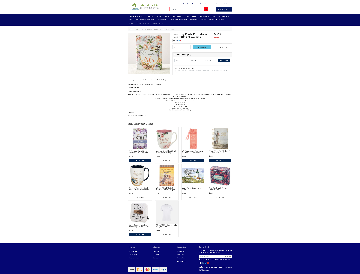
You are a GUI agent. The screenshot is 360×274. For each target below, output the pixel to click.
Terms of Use (181, 251)
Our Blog (156, 254)
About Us (194, 4)
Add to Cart (140, 160)
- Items (224, 9)
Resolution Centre (134, 258)
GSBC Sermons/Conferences (145, 19)
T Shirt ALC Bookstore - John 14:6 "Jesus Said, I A (166, 226)
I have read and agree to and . (215, 259)
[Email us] (200, 263)
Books (167, 16)
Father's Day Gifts (223, 16)
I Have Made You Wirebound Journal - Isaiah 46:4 (219, 152)
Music (131, 23)
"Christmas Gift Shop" (136, 16)
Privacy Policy (181, 254)
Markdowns (194, 19)
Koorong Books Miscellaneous (178, 19)
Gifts (130, 19)
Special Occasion (157, 23)
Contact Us (203, 4)
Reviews (154, 80)
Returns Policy (181, 258)
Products (185, 4)
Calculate (225, 60)
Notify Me (203, 47)
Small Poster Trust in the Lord (191, 189)
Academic (150, 16)
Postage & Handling (143, 23)
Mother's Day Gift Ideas (216, 19)
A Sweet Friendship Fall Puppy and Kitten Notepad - (166, 189)
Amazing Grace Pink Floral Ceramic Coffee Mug (166, 152)
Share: (175, 40)
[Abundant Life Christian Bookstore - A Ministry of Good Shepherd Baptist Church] (144, 6)
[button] (223, 47)
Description (133, 80)
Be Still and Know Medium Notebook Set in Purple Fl (138, 152)
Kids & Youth (161, 19)
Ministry (203, 19)
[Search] (206, 9)
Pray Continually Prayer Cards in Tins (218, 189)
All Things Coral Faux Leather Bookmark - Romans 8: (193, 152)
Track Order (133, 254)
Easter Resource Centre (207, 16)
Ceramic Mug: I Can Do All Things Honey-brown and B (139, 189)
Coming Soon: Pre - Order (181, 16)
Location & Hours (215, 4)
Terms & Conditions (217, 259)
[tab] (133, 80)
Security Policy (181, 261)
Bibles (159, 16)
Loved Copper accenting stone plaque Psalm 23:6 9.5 (139, 226)
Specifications (144, 80)
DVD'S (194, 16)
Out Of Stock (167, 160)
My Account (227, 4)
